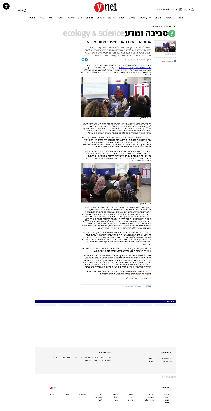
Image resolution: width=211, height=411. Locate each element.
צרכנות (130, 400)
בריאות (151, 394)
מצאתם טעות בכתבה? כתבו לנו (138, 278)
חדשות (166, 394)
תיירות (115, 394)
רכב (116, 400)
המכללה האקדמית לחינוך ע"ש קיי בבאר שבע (135, 68)
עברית (55, 357)
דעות (131, 397)
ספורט (167, 400)
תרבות (167, 403)
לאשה (100, 400)
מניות (109, 357)
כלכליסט (82, 394)
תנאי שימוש (167, 361)
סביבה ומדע (170, 26)
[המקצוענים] (169, 378)
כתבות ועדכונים (157, 26)
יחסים (100, 394)
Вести (52, 394)
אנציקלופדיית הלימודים (136, 286)
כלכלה (167, 397)
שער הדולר (99, 357)
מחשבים (150, 397)
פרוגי (67, 394)
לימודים (122, 286)
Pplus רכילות (149, 400)
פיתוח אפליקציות (91, 360)
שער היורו (87, 357)
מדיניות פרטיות (166, 359)
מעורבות (99, 397)
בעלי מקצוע (65, 357)
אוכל (116, 397)
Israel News (148, 359)
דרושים (76, 357)
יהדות (131, 394)
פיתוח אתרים (106, 360)
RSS (151, 361)
